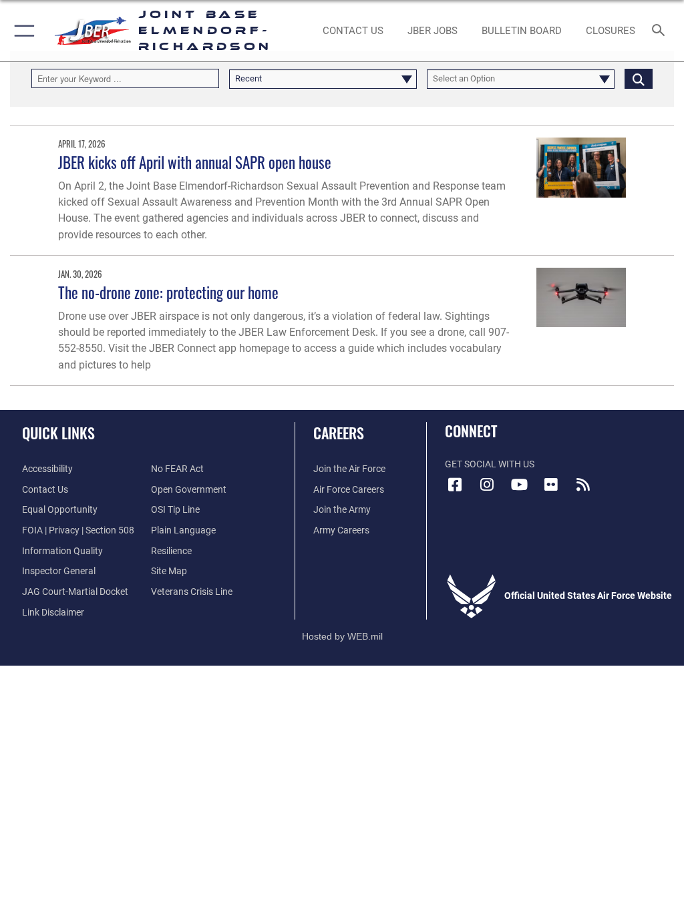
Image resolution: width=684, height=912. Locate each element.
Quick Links (58, 432)
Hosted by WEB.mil (342, 636)
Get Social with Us (489, 464)
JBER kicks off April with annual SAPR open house (194, 162)
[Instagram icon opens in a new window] (487, 485)
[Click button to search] (639, 78)
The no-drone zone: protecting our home (168, 292)
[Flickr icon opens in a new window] (551, 485)
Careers (338, 432)
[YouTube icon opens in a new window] (519, 485)
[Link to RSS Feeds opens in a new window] (583, 485)
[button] (21, 30)
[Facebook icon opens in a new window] (455, 485)
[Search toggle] (661, 31)
